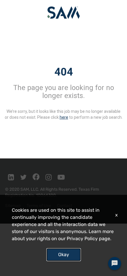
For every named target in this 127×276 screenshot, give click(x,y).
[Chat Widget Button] (114, 263)
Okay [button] (63, 254)
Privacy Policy (82, 238)
